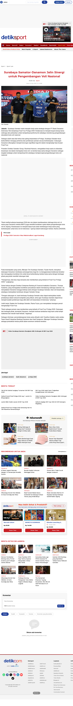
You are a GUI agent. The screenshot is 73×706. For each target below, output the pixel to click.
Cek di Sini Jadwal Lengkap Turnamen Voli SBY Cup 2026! (17, 391)
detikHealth (43, 668)
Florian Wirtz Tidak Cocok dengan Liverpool (55, 471)
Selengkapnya (62, 451)
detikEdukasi (31, 666)
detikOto (30, 680)
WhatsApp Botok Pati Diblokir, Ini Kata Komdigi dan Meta (11, 493)
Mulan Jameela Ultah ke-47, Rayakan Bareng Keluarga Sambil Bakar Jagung (55, 494)
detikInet (30, 671)
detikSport (31, 675)
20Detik (42, 675)
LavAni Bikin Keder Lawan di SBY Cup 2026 (14, 402)
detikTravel (43, 663)
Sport (3, 66)
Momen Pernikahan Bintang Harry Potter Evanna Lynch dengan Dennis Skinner (8, 559)
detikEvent (56, 671)
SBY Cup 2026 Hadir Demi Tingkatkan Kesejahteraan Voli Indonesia (47, 391)
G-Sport (35, 49)
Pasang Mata (57, 666)
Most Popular (26, 49)
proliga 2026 (32, 377)
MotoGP (14, 45)
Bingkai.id (56, 680)
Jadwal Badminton (46, 49)
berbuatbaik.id (57, 663)
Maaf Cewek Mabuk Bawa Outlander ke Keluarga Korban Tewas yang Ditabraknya (33, 494)
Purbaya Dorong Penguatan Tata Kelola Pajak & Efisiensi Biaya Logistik (25, 580)
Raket (21, 45)
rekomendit (57, 689)
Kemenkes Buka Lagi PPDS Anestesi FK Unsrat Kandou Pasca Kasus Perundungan (42, 559)
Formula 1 (28, 45)
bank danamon (21, 377)
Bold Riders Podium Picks (11, 49)
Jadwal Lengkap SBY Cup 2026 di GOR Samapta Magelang (50, 402)
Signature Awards (58, 673)
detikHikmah (43, 680)
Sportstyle (52, 45)
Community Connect (59, 692)
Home (8, 45)
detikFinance (31, 668)
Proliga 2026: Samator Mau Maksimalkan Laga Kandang (24, 235)
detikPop (42, 682)
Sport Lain (61, 45)
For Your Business (58, 687)
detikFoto (42, 678)
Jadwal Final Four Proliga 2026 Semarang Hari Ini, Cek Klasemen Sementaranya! (16, 408)
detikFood (42, 666)
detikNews (31, 663)
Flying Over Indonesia (59, 685)
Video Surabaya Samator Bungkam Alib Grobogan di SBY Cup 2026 (30, 331)
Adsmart (56, 668)
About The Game (60, 49)
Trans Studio (57, 678)
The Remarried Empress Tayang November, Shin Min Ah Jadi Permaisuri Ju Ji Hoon (42, 581)
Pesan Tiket (12, 530)
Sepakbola (43, 45)
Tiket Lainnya (57, 506)
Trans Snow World (58, 675)
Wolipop (42, 671)
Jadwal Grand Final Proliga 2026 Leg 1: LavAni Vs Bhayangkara (16, 397)
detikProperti (31, 682)
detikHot (30, 673)
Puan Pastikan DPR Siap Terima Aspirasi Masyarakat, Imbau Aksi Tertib (24, 559)
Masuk (68, 2)
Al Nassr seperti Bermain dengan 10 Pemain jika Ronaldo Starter (11, 472)
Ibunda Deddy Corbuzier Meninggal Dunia (31, 471)
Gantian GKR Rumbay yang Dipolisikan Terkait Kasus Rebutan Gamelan (60, 559)
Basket (36, 45)
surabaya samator (8, 377)
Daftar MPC (59, 2)
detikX (41, 673)
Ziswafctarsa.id (58, 682)
